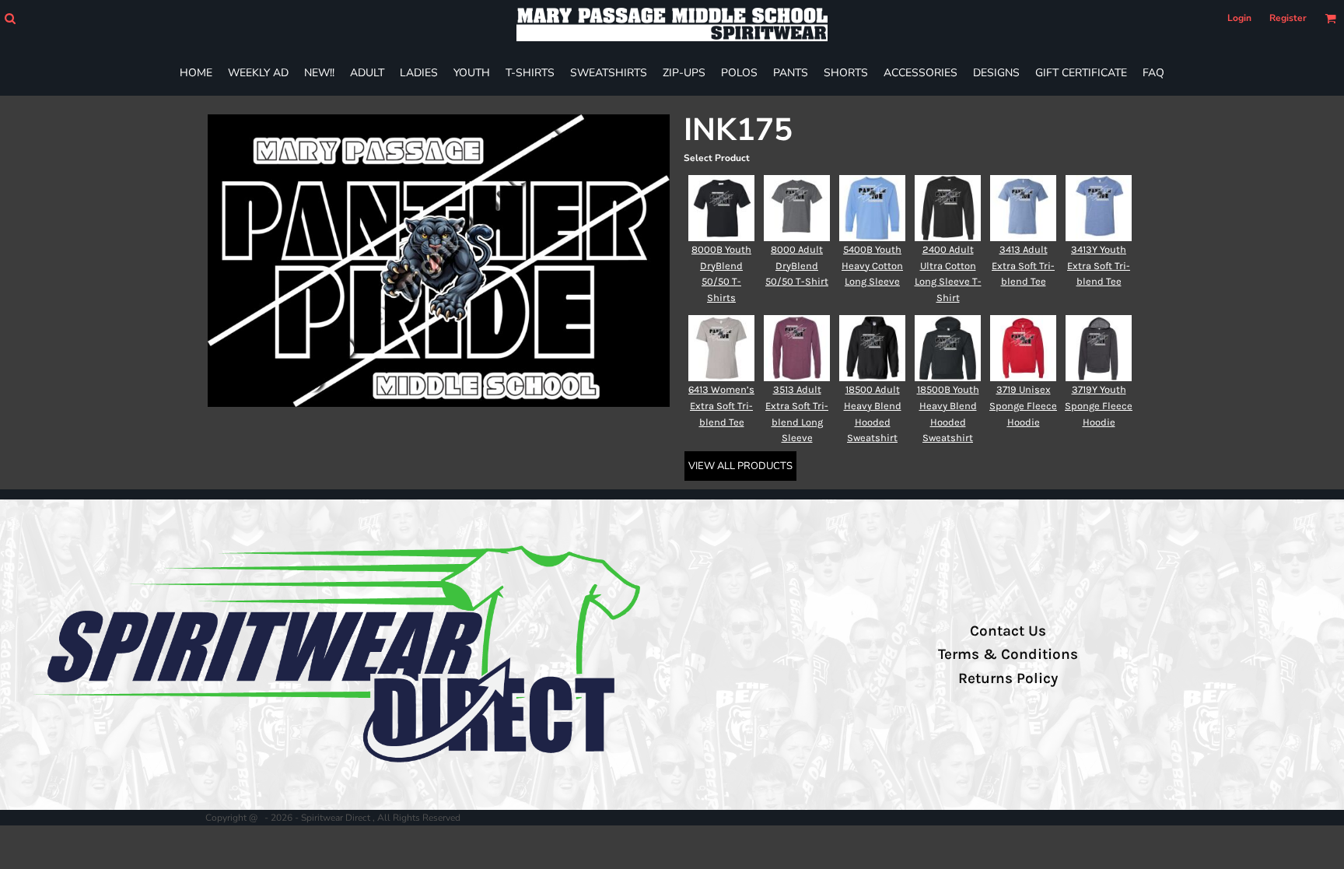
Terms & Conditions (1008, 654)
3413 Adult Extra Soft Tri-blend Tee (1023, 266)
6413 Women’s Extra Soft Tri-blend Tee (721, 406)
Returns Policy (1008, 678)
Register (1288, 18)
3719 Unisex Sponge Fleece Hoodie (1023, 406)
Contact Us (1008, 630)
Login (1239, 18)
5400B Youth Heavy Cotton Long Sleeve (872, 266)
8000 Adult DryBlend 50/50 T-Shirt (796, 266)
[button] (10, 18)
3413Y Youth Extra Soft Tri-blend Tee (1098, 266)
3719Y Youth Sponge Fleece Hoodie (1098, 406)
